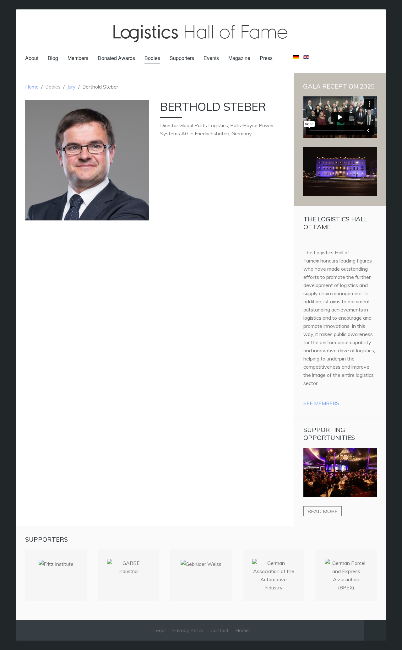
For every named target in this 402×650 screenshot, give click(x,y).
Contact (219, 630)
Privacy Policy (188, 630)
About (31, 58)
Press (266, 58)
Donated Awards (116, 58)
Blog (53, 58)
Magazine (239, 58)
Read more (322, 511)
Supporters (182, 58)
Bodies (152, 58)
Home (32, 87)
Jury (71, 87)
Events (211, 58)
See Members (321, 403)
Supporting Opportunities (329, 433)
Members (78, 58)
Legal (159, 630)
